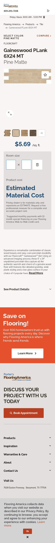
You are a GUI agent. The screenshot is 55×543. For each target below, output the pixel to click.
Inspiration (10, 446)
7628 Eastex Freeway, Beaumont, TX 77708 (25, 487)
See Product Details (16, 289)
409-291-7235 (11, 11)
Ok (27, 531)
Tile (41, 24)
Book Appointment (25, 413)
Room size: (13, 155)
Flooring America (12, 24)
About (7, 462)
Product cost (14, 180)
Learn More (25, 353)
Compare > (44, 36)
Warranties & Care (15, 454)
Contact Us (11, 470)
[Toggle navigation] (48, 11)
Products (30, 24)
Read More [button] (36, 273)
